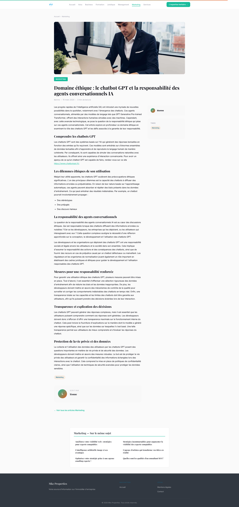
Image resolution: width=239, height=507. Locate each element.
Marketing (136, 4)
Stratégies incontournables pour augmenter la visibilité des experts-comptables (143, 443)
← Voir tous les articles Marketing (69, 410)
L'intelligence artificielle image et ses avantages (91, 451)
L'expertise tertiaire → (178, 4)
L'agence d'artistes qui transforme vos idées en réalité (143, 451)
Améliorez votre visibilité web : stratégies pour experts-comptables (93, 443)
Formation (100, 4)
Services (147, 4)
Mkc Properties (58, 483)
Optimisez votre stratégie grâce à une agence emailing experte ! (94, 459)
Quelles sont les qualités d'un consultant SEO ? (143, 458)
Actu (80, 4)
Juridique (111, 4)
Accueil (72, 4)
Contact (160, 491)
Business (89, 4)
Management (123, 4)
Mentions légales (164, 487)
